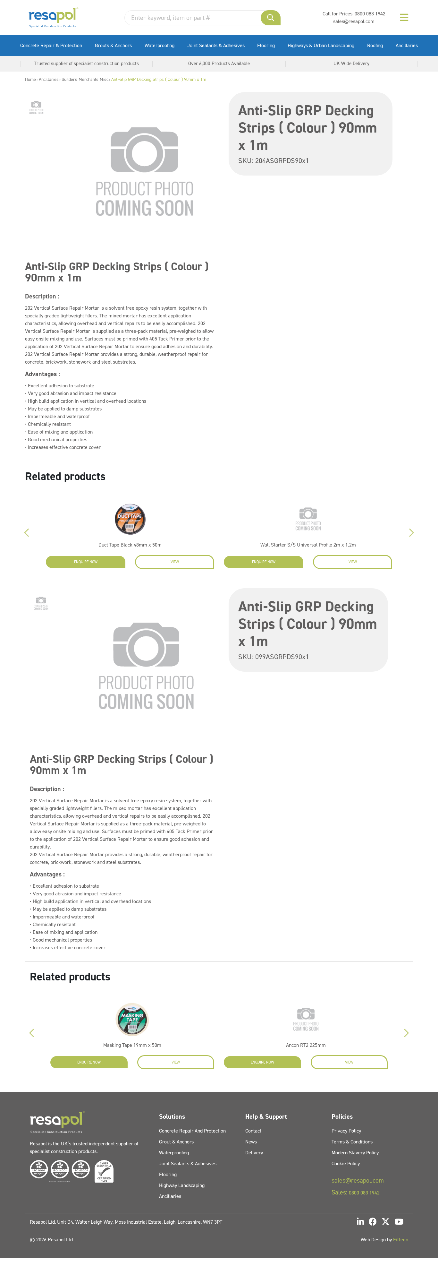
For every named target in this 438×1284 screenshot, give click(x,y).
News (251, 1141)
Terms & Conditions (352, 1141)
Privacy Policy (346, 1130)
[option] (36, 107)
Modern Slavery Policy (355, 1152)
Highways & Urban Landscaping (321, 45)
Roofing (375, 45)
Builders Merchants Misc (85, 79)
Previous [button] (26, 533)
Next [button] (411, 533)
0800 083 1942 (370, 13)
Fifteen (400, 1239)
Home (30, 79)
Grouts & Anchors (113, 45)
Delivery (254, 1152)
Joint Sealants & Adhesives (216, 45)
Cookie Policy (346, 1163)
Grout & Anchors (176, 1141)
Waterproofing (159, 45)
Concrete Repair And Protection (192, 1130)
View (175, 561)
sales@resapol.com (354, 21)
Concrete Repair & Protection (51, 45)
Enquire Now (85, 561)
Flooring (266, 45)
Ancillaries (407, 45)
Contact (253, 1130)
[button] (271, 17)
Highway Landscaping (182, 1185)
